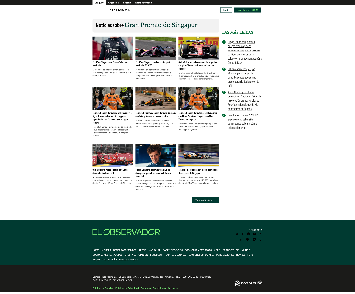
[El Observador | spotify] (247, 239)
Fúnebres (156, 254)
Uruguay (99, 2)
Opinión (143, 254)
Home (95, 250)
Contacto (173, 288)
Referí (142, 250)
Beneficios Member (124, 250)
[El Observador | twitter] (237, 234)
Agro (217, 250)
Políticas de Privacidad (127, 288)
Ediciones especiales (201, 254)
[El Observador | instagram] (248, 234)
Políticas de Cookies (102, 288)
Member (106, 250)
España (127, 2)
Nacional (154, 250)
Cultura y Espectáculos (107, 254)
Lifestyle (130, 254)
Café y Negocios (173, 250)
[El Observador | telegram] (254, 239)
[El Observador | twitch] (261, 239)
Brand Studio (231, 250)
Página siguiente (203, 200)
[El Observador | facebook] (243, 234)
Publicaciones (225, 254)
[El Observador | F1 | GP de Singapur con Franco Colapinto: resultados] (112, 58)
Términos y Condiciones (153, 288)
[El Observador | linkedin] (241, 239)
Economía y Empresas (198, 250)
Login (226, 10)
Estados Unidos (143, 2)
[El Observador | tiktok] (261, 234)
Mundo (246, 250)
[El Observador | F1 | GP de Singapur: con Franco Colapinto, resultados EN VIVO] (155, 58)
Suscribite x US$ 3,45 (247, 10)
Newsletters (244, 254)
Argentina (113, 2)
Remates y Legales (175, 254)
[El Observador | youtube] (254, 234)
